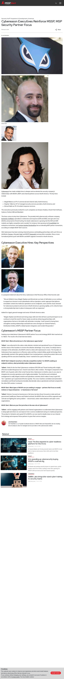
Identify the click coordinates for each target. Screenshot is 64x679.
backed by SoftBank (7, 219)
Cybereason (5, 191)
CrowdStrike (52, 223)
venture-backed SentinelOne (27, 225)
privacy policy (16, 677)
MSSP (30, 439)
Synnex (10, 234)
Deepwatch (33, 234)
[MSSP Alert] (8, 3)
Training (31, 474)
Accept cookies (56, 673)
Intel (21, 234)
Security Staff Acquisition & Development (14, 18)
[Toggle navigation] (60, 3)
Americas (31, 18)
